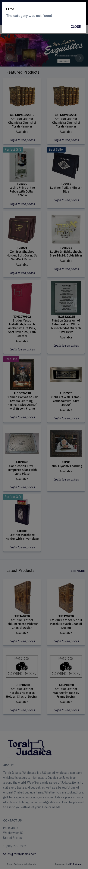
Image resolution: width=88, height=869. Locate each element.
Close (76, 26)
